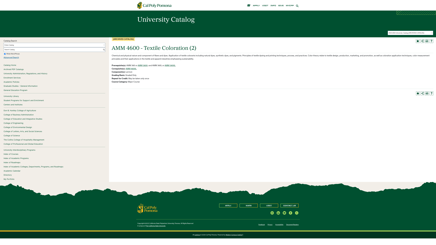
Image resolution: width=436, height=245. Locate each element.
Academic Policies (11, 82)
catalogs (197, 235)
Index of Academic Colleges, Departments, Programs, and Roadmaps (33, 166)
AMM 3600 (142, 65)
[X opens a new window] (297, 213)
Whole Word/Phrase (13, 54)
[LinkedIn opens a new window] (278, 213)
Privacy (270, 224)
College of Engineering (13, 123)
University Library (11, 96)
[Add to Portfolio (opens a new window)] (418, 41)
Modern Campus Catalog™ (234, 235)
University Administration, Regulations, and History (25, 73)
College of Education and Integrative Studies (23, 119)
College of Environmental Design (18, 127)
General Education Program (15, 90)
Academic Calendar (12, 171)
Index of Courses (11, 154)
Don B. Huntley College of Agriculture (20, 110)
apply (256, 6)
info (273, 6)
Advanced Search (11, 57)
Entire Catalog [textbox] (9, 45)
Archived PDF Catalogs (14, 69)
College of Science (12, 135)
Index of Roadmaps (12, 162)
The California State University (155, 226)
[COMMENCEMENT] (249, 5)
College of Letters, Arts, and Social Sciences (23, 131)
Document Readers (292, 224)
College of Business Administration (19, 115)
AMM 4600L (131, 69)
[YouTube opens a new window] (284, 213)
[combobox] (410, 33)
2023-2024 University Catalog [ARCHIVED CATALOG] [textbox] (406, 33)
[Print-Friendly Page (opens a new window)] (427, 41)
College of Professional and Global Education (23, 144)
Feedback (261, 224)
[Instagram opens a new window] (272, 213)
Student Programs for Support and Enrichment (24, 100)
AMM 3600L (170, 65)
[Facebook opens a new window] (290, 213)
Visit (269, 205)
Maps (248, 205)
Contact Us (289, 205)
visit (265, 6)
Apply (228, 205)
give (281, 6)
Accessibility (279, 224)
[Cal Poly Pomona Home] (154, 5)
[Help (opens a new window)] (431, 41)
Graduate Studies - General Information (20, 86)
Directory (8, 175)
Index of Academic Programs (16, 158)
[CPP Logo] (147, 208)
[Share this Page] (422, 41)
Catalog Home (10, 65)
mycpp (290, 6)
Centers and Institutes (13, 104)
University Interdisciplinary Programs (19, 150)
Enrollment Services (12, 78)
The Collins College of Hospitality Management (24, 140)
